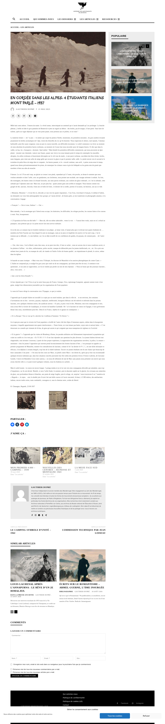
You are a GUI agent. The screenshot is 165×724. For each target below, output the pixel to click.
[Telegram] (35, 116)
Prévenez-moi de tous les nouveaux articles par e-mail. (34, 672)
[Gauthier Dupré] (13, 109)
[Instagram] (35, 515)
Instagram (139, 703)
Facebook (124, 703)
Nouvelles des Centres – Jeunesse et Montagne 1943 (57, 469)
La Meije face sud (86, 467)
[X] (18, 116)
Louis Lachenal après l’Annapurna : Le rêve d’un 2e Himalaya (32, 587)
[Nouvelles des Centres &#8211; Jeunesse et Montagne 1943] (57, 455)
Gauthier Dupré (25, 109)
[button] (26, 400)
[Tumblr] (29, 116)
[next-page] (15, 611)
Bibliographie (66, 591)
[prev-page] (12, 611)
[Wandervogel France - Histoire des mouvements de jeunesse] (82, 7)
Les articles (27, 27)
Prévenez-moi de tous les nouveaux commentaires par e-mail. (36, 669)
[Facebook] (13, 116)
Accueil (15, 27)
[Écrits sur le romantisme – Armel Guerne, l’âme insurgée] (82, 565)
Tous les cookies (115, 716)
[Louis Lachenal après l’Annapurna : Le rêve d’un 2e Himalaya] (34, 565)
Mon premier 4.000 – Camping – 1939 (23, 468)
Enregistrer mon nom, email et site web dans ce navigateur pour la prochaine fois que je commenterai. (52, 664)
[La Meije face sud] (89, 455)
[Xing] (46, 515)
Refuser (146, 716)
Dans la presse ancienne (22, 595)
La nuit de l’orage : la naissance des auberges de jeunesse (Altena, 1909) (131, 108)
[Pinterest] (24, 116)
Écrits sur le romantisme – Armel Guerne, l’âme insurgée (131, 81)
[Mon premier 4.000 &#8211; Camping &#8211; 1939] (25, 455)
